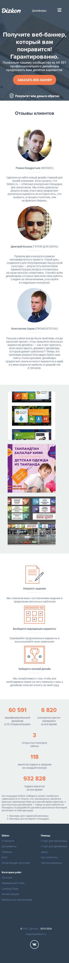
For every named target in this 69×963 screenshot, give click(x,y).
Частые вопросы (51, 862)
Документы (9, 846)
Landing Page (10, 888)
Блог (5, 857)
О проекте (8, 840)
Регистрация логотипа (16, 862)
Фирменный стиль (13, 883)
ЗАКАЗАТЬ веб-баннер (34, 80)
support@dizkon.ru (36, 934)
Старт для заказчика (54, 840)
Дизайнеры (39, 10)
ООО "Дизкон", (31, 928)
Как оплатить (49, 857)
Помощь (7, 851)
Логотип (7, 877)
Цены (44, 851)
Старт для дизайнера (54, 846)
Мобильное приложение (17, 899)
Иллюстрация (10, 894)
